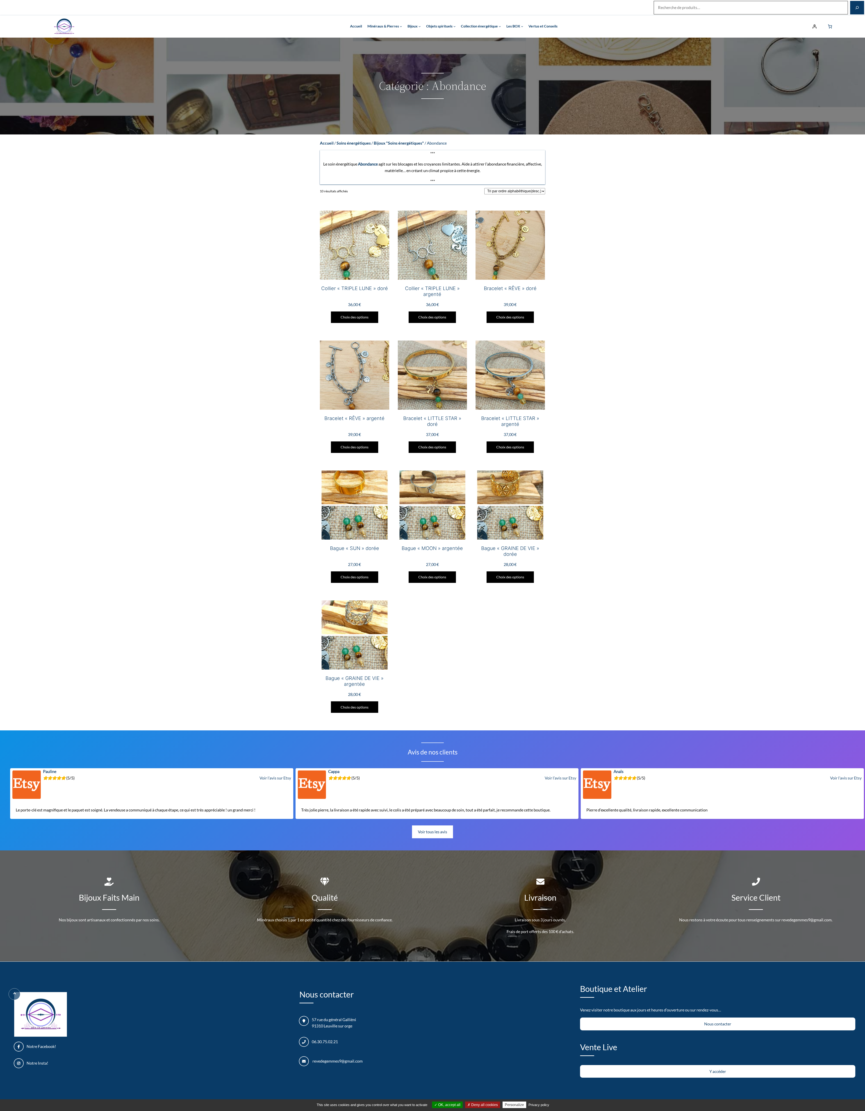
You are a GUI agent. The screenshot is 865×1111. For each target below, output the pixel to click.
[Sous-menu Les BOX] (522, 26)
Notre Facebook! (41, 1046)
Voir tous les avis (432, 831)
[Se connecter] (814, 26)
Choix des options (355, 317)
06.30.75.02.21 (325, 1041)
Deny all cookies (484, 1105)
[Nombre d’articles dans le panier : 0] (830, 26)
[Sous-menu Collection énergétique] (500, 26)
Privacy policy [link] (538, 1105)
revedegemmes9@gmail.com (337, 1061)
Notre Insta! (37, 1063)
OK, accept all (448, 1105)
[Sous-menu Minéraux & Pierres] (401, 26)
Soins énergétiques (354, 143)
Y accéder (717, 1071)
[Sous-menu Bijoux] (420, 26)
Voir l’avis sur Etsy (275, 777)
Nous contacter (717, 1023)
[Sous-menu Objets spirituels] (454, 26)
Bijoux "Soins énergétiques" (399, 143)
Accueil (327, 143)
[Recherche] (857, 7)
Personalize (514, 1105)
